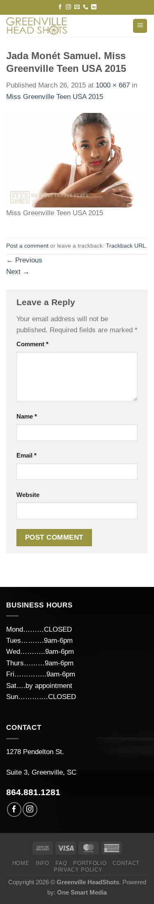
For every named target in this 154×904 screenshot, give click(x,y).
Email (26, 455)
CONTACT (126, 863)
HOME (21, 863)
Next (18, 272)
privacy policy (78, 870)
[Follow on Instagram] (68, 7)
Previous (24, 260)
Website (27, 494)
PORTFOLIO (89, 863)
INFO (43, 863)
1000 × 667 (113, 85)
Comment (32, 343)
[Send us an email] (77, 7)
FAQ (61, 863)
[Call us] (85, 7)
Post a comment (27, 246)
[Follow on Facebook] (60, 7)
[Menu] (140, 26)
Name (26, 416)
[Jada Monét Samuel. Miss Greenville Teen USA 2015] (77, 159)
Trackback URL (126, 246)
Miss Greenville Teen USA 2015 (54, 97)
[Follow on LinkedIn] (94, 7)
